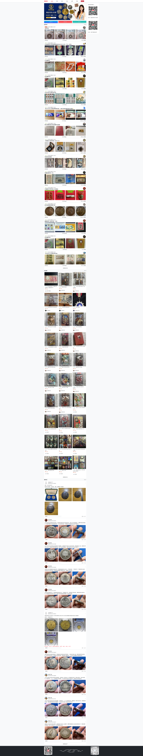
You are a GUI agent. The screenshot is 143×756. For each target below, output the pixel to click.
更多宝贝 (85, 270)
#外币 (70, 646)
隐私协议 (69, 750)
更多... (82, 750)
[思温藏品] (84, 172)
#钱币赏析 (46, 646)
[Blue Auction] (84, 107)
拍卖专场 (45, 24)
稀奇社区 (45, 479)
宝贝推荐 (45, 270)
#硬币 (61, 646)
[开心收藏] (84, 59)
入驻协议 (74, 750)
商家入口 (82, 1)
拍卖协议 (65, 750)
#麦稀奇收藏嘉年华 (55, 646)
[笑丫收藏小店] (84, 27)
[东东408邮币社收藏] (84, 252)
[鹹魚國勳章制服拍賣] (84, 43)
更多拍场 (85, 24)
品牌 (72, 1)
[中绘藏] (84, 91)
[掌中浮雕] (84, 204)
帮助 (77, 1)
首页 (52, 1)
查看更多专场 (65, 268)
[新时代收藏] (84, 124)
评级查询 (79, 21)
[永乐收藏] (84, 220)
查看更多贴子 (65, 743)
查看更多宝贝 (65, 477)
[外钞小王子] (84, 156)
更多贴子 (85, 479)
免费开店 (51, 21)
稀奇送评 (65, 21)
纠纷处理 (78, 750)
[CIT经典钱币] (84, 140)
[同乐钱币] (84, 75)
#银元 (64, 646)
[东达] (84, 188)
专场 (57, 1)
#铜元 (67, 646)
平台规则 (61, 750)
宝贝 (62, 1)
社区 (67, 1)
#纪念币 (50, 646)
